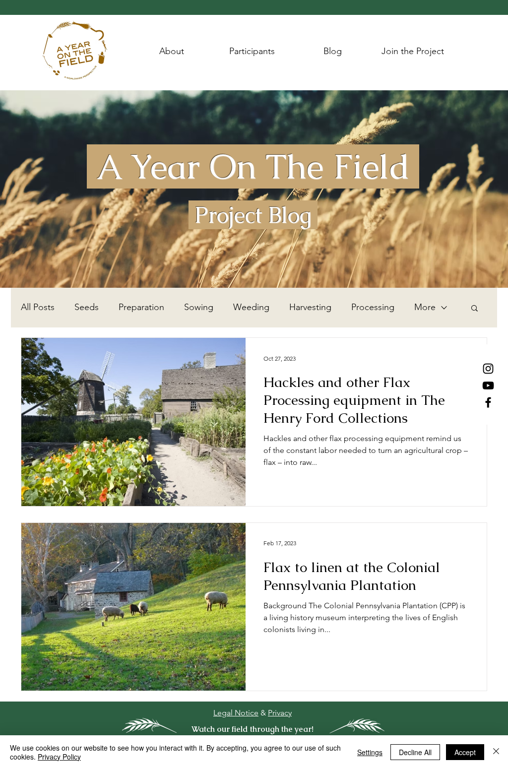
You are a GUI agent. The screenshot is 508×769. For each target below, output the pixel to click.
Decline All (415, 752)
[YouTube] (488, 385)
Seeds (86, 307)
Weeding (251, 307)
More (425, 307)
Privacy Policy (59, 757)
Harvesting (310, 307)
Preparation (141, 307)
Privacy (280, 712)
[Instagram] (488, 369)
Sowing (198, 307)
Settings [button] (369, 752)
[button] (474, 309)
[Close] (496, 752)
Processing (372, 307)
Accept (465, 752)
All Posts (38, 307)
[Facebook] (488, 402)
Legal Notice (235, 712)
